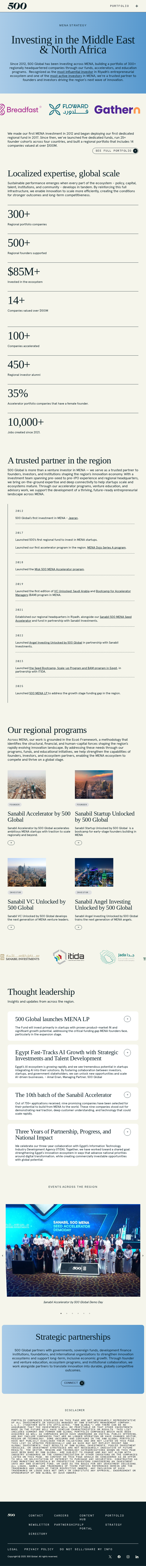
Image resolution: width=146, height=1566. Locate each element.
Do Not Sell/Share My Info (86, 1549)
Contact (36, 1515)
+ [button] (136, 6)
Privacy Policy (39, 1549)
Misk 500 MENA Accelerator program (59, 569)
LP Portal (86, 1527)
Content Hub (87, 1517)
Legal (13, 1549)
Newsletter (38, 1525)
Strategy (113, 1525)
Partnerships (63, 1525)
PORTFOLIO (119, 6)
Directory (38, 1534)
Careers (61, 1515)
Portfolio (114, 1515)
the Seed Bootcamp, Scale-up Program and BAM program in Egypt (73, 668)
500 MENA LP (38, 693)
